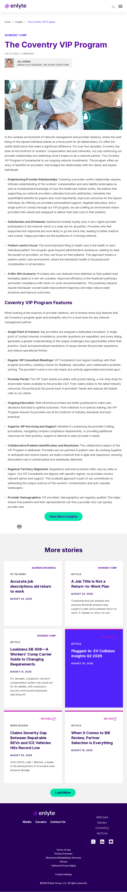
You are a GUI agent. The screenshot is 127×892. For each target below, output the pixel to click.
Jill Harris (24, 61)
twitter (93, 842)
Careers (40, 822)
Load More (63, 792)
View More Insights (63, 516)
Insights (19, 22)
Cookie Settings (63, 874)
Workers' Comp (16, 35)
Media (27, 822)
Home (8, 22)
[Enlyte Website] (44, 813)
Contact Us (58, 822)
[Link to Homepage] (15, 6)
